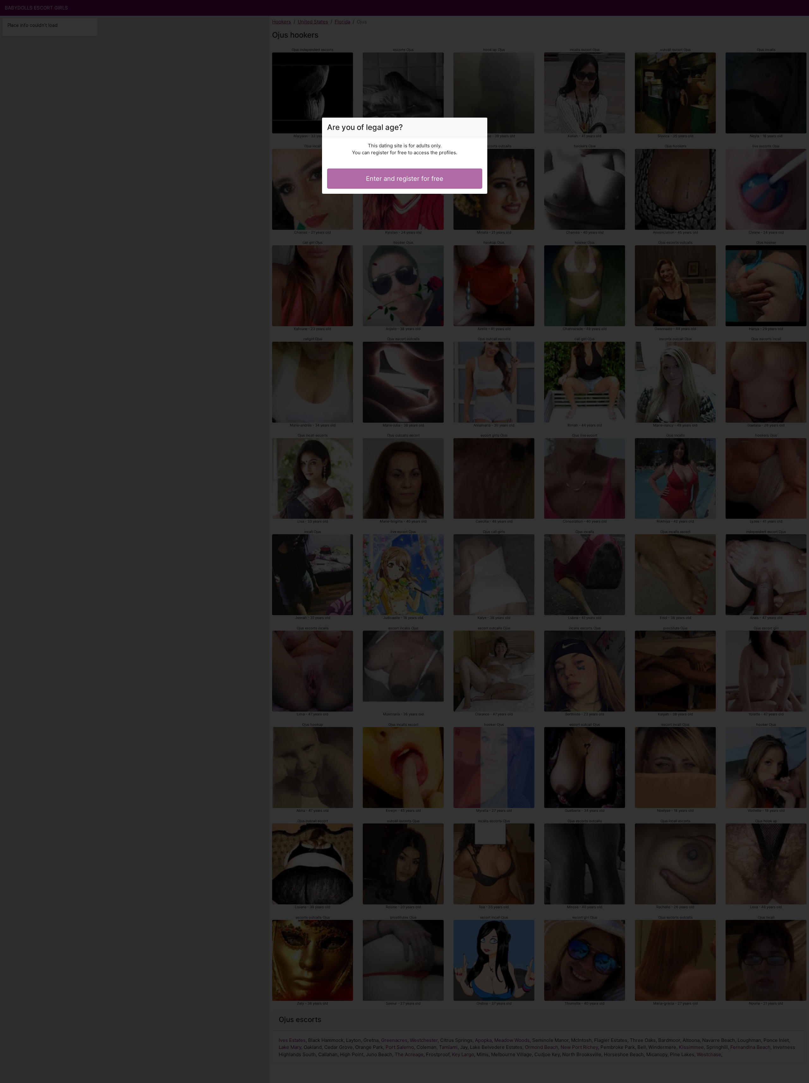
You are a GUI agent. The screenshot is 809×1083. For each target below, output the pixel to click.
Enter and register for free (404, 178)
